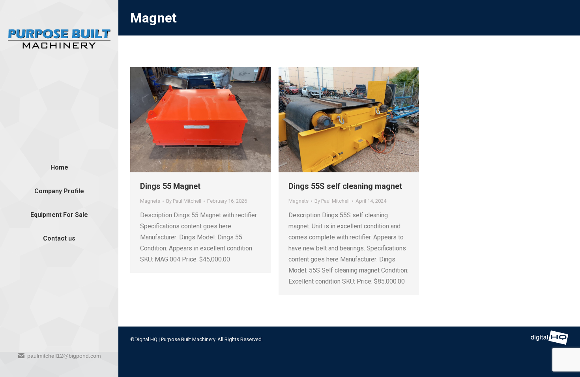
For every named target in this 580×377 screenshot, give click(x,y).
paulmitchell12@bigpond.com (64, 356)
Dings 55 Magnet (170, 186)
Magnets (150, 201)
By (183, 201)
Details (211, 120)
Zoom (189, 120)
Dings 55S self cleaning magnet (345, 186)
